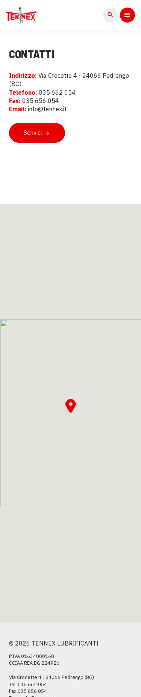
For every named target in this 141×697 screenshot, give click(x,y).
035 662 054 (32, 684)
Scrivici (33, 132)
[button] (71, 406)
